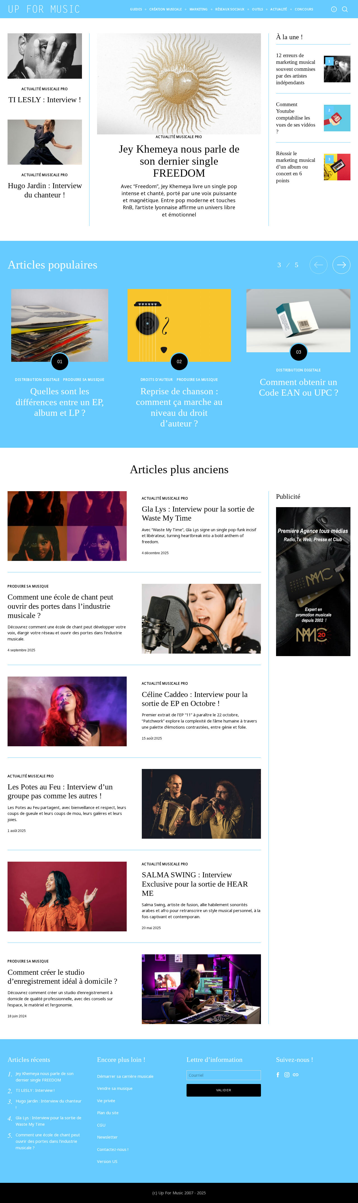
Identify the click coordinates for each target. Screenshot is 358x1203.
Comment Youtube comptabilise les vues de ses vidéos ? (295, 117)
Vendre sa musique (115, 1088)
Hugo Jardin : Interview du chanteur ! (45, 190)
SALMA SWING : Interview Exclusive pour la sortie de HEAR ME (195, 883)
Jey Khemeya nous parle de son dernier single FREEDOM (179, 161)
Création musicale (165, 9)
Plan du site (108, 1112)
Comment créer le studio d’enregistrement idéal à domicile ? (62, 977)
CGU (101, 1125)
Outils (257, 9)
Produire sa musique (83, 379)
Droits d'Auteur (157, 379)
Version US (107, 1161)
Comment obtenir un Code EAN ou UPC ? (298, 387)
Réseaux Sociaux (229, 9)
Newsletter (107, 1137)
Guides (136, 9)
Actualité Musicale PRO (179, 136)
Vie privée (106, 1100)
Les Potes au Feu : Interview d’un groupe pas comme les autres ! (60, 791)
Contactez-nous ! (112, 1149)
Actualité (278, 9)
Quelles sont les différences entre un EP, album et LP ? (60, 402)
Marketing (199, 9)
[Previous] (319, 265)
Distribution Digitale (37, 379)
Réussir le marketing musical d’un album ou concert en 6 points (295, 166)
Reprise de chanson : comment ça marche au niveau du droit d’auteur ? (179, 407)
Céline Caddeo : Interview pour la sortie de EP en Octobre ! (195, 699)
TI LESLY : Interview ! (44, 99)
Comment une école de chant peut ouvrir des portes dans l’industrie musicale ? (60, 606)
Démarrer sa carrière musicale (125, 1076)
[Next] (341, 265)
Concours (304, 9)
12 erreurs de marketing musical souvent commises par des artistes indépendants (295, 68)
